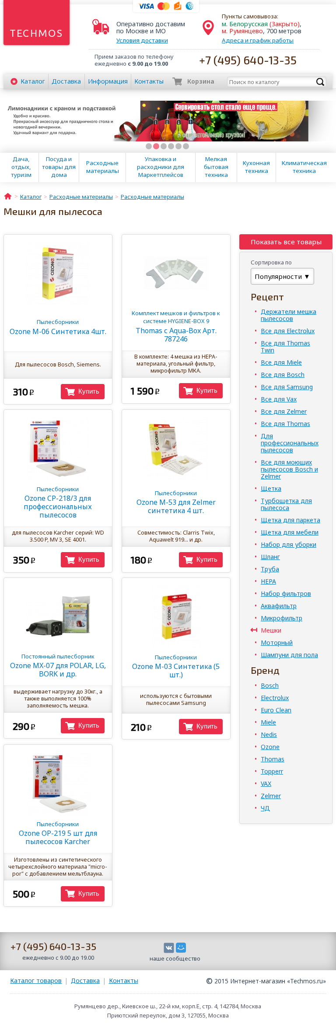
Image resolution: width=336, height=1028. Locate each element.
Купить (88, 391)
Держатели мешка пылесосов (288, 315)
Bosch (270, 685)
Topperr (272, 771)
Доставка (66, 81)
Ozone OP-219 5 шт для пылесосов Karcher (58, 833)
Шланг (270, 557)
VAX (266, 783)
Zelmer (271, 796)
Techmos (36, 33)
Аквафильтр (279, 606)
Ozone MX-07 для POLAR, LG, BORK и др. (58, 665)
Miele (268, 722)
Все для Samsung (287, 387)
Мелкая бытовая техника (216, 167)
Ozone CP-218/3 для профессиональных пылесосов (58, 502)
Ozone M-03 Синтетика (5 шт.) (176, 666)
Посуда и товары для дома (59, 167)
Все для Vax (279, 399)
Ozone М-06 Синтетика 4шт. (58, 327)
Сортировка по (271, 262)
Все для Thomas (285, 423)
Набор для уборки (288, 544)
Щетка (271, 488)
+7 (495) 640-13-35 (248, 60)
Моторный (277, 642)
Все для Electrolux (288, 331)
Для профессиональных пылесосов (289, 443)
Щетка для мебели (289, 532)
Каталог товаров (36, 980)
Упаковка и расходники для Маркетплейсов (160, 167)
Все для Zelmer (284, 411)
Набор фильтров (286, 593)
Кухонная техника (256, 167)
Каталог (33, 81)
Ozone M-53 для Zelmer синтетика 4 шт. (176, 502)
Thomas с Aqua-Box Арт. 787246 (176, 326)
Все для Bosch (282, 374)
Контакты (149, 81)
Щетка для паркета (290, 520)
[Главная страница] (8, 195)
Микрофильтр (281, 618)
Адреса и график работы (258, 40)
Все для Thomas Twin (285, 346)
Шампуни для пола (289, 655)
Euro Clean (276, 710)
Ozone (270, 747)
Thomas (272, 759)
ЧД (265, 808)
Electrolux (275, 698)
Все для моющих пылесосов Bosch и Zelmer (289, 469)
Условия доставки (142, 40)
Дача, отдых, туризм (21, 167)
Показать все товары (286, 241)
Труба (270, 569)
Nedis (269, 734)
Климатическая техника (304, 167)
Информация (108, 81)
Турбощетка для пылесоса (286, 504)
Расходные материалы (102, 167)
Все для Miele (281, 362)
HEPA (268, 581)
